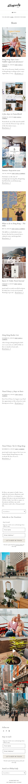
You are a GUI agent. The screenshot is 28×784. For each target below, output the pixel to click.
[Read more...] (19, 74)
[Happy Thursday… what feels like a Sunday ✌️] (14, 707)
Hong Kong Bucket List (10, 335)
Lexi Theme (9, 782)
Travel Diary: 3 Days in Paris (12, 391)
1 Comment (21, 449)
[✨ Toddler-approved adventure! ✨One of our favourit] (14, 623)
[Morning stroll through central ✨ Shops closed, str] (14, 679)
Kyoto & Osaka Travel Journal (13, 281)
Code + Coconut (17, 782)
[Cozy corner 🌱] (14, 594)
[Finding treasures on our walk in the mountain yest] (14, 651)
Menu (14, 12)
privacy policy (19, 544)
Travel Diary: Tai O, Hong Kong (13, 446)
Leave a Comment (20, 173)
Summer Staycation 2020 (11, 170)
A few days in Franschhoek (12, 114)
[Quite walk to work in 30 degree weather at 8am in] (14, 566)
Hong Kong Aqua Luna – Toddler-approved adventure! (12, 60)
